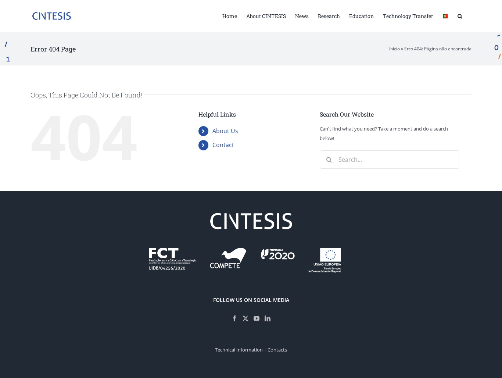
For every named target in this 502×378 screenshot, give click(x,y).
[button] (460, 15)
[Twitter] (245, 318)
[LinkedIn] (267, 318)
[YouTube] (256, 318)
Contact (223, 145)
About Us (225, 131)
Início (394, 49)
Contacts (277, 349)
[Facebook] (234, 318)
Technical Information (239, 349)
